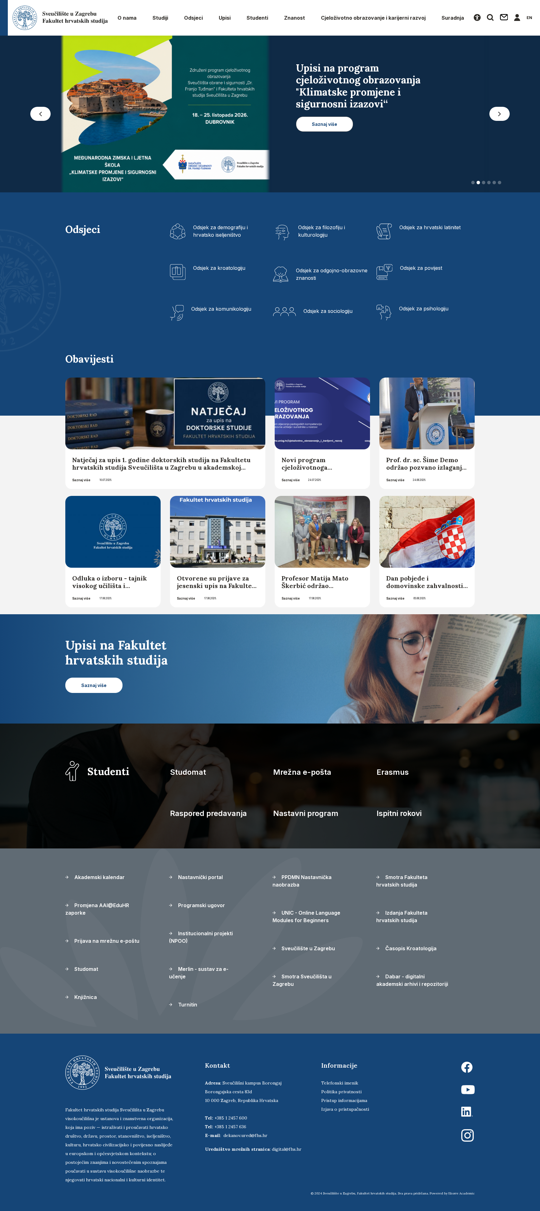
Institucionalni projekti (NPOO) (201, 939)
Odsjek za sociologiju (327, 313)
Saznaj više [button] (324, 160)
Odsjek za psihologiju (423, 310)
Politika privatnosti (341, 1093)
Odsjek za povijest (421, 270)
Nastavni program (305, 815)
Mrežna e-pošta (302, 773)
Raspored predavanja (208, 815)
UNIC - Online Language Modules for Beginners (306, 918)
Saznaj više (81, 482)
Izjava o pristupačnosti (345, 1111)
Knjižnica (85, 999)
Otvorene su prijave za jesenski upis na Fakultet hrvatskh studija (216, 587)
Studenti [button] (257, 18)
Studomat (188, 773)
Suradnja (453, 18)
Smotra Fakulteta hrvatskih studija (402, 883)
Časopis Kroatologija (410, 950)
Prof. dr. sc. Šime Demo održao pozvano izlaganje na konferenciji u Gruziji (426, 469)
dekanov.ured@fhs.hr (245, 1137)
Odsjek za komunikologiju (221, 311)
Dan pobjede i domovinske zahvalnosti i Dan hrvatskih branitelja (426, 587)
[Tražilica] (490, 17)
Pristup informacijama (344, 1102)
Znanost (294, 18)
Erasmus (393, 773)
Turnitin (187, 1006)
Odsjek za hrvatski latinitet (430, 229)
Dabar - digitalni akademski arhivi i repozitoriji (412, 982)
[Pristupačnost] (477, 17)
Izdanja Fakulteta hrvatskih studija (402, 918)
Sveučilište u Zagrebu (307, 950)
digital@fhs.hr (287, 1151)
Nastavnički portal (200, 879)
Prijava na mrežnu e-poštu (106, 943)
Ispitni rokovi (399, 815)
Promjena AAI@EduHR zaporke (97, 911)
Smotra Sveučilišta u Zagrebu (302, 982)
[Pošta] (504, 17)
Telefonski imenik (339, 1085)
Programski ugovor (201, 907)
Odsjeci (193, 18)
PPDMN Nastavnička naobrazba (302, 883)
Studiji (160, 18)
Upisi (225, 18)
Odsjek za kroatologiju (219, 270)
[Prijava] (517, 17)
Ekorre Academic (461, 1195)
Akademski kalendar (99, 879)
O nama (127, 18)
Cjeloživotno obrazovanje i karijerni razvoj (373, 18)
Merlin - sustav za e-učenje (198, 974)
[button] (40, 115)
